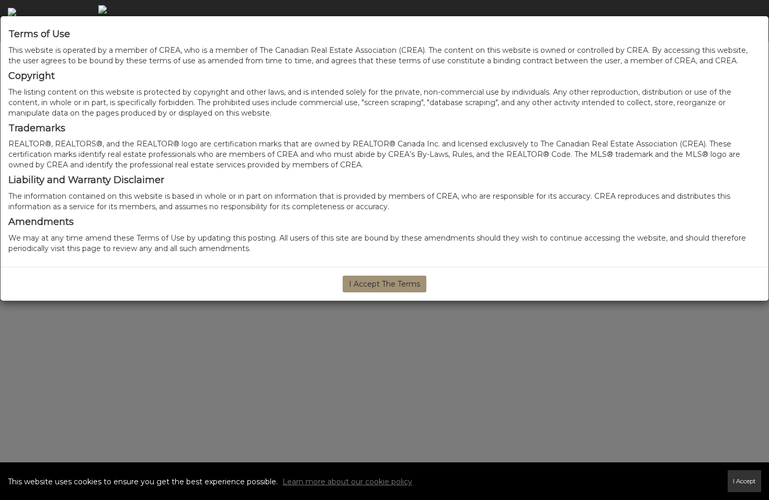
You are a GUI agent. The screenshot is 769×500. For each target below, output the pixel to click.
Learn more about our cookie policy (347, 481)
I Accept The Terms (384, 284)
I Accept (744, 481)
